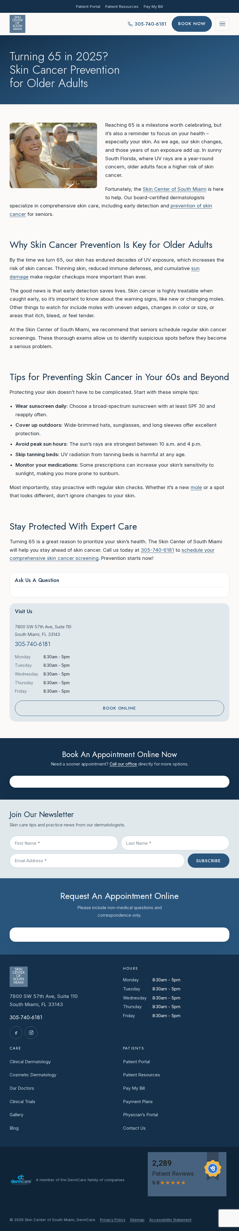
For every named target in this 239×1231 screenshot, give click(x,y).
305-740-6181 (157, 550)
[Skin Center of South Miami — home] (17, 24)
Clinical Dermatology (30, 1061)
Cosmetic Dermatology (33, 1074)
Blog (14, 1128)
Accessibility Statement (170, 1219)
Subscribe (208, 861)
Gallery (16, 1114)
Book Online (119, 708)
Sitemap (137, 1219)
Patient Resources (121, 6)
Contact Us (134, 1128)
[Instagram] (31, 1032)
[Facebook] (16, 1032)
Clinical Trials (22, 1101)
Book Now (191, 23)
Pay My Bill (153, 6)
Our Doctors (22, 1088)
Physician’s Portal (140, 1114)
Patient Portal (88, 6)
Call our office (123, 764)
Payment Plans (138, 1101)
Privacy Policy (112, 1219)
